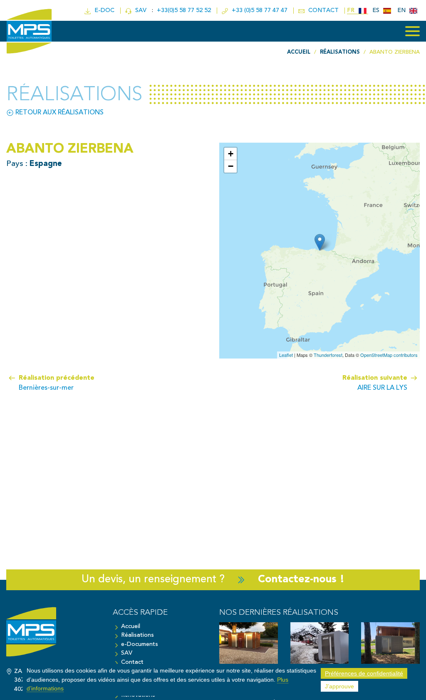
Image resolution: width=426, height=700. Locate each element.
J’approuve (339, 686)
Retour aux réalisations (59, 112)
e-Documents (139, 644)
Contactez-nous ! (301, 579)
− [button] (230, 166)
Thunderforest (328, 354)
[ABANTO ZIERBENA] (320, 242)
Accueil (130, 626)
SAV (140, 10)
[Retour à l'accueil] (53, 636)
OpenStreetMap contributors (389, 354)
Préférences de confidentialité (364, 673)
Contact (132, 662)
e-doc (102, 10)
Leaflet (286, 354)
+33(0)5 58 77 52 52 (185, 10)
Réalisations (137, 635)
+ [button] (230, 153)
